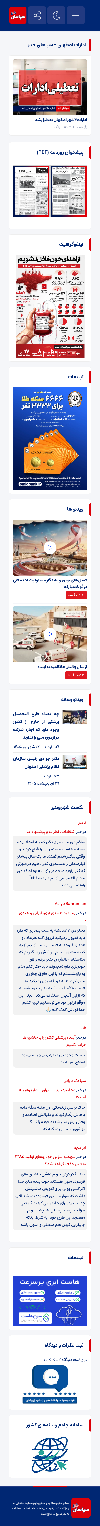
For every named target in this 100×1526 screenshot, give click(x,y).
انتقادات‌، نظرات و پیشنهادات (51, 831)
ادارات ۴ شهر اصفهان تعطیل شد (61, 119)
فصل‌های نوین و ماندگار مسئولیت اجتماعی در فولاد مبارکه (50, 583)
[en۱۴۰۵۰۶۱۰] (68, 169)
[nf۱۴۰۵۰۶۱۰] (31, 169)
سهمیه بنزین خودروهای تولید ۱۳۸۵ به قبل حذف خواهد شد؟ (50, 1160)
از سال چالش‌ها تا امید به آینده (62, 666)
